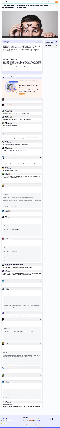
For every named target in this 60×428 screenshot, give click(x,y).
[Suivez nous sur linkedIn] (28, 420)
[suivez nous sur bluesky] (23, 420)
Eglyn (6, 270)
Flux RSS (31, 420)
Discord (39, 420)
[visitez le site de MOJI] (51, 419)
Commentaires (48, 45)
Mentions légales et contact (41, 427)
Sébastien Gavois (6, 41)
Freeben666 (7, 116)
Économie (5, 420)
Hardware (10, 420)
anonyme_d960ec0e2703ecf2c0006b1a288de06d (14, 264)
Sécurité (3, 423)
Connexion (52, 1)
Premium (56, 1)
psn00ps (6, 184)
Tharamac (7, 110)
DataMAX (6, 312)
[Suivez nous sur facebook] (26, 420)
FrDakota (6, 238)
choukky (6, 167)
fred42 (6, 210)
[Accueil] (4, 1)
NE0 (6, 122)
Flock (7, 420)
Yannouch (7, 104)
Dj (5, 98)
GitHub (35, 420)
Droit (2, 420)
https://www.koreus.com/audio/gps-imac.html (10, 258)
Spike (6, 147)
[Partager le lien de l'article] (56, 41)
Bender (6, 141)
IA (12, 420)
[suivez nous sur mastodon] (25, 420)
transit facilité (7, 288)
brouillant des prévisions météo (16, 45)
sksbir (6, 381)
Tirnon (6, 173)
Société (6, 423)
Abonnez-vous (22, 94)
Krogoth (6, 401)
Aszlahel (6, 133)
